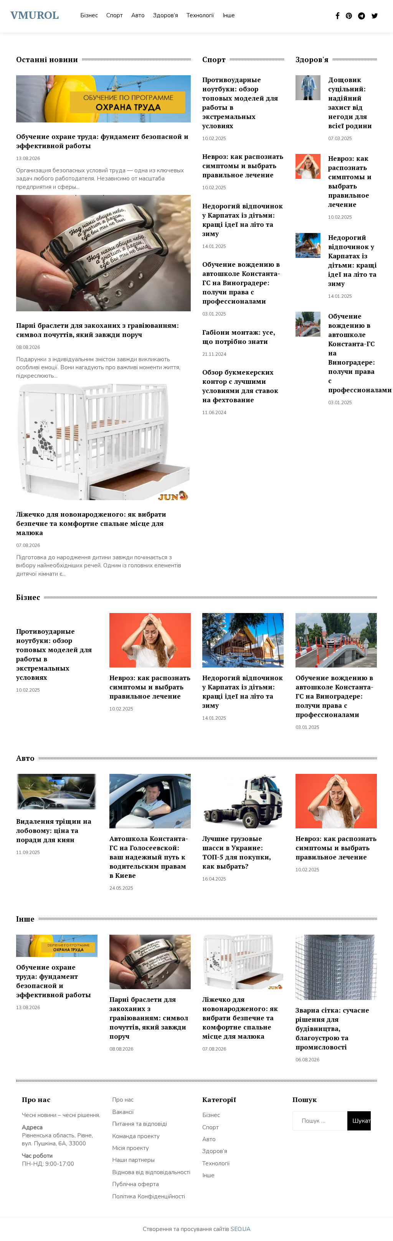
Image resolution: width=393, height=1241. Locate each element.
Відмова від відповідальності (151, 1172)
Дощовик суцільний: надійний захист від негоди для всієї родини (350, 102)
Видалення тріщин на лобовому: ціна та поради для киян (53, 830)
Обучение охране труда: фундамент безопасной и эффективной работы (53, 981)
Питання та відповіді (139, 1124)
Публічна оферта (135, 1184)
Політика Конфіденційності (148, 1196)
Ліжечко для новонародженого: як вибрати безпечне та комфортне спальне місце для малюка (91, 523)
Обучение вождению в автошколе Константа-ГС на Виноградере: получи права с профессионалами (241, 283)
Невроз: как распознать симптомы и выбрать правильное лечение (242, 165)
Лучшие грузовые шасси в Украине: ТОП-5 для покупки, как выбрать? (236, 852)
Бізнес (89, 15)
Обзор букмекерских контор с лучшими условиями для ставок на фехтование (240, 386)
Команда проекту (136, 1136)
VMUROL (34, 15)
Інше (229, 15)
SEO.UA (241, 1229)
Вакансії (123, 1112)
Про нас (123, 1100)
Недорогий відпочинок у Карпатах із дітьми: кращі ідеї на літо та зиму (242, 220)
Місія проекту (130, 1148)
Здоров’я (165, 15)
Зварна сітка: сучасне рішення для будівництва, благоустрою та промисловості (332, 1028)
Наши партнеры (133, 1160)
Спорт (114, 15)
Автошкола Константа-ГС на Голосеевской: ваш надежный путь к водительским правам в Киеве (148, 857)
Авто (138, 15)
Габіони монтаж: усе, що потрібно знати (238, 337)
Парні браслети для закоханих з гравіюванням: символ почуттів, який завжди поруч (97, 330)
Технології (200, 15)
